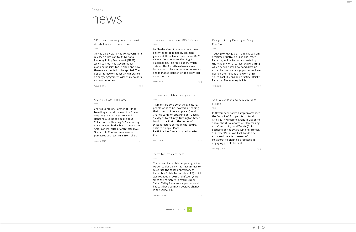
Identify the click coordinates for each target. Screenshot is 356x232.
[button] (349, 1)
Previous (170, 209)
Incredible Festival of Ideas (168, 154)
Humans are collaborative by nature (174, 95)
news (96, 48)
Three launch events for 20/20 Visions (175, 40)
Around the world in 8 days (110, 99)
